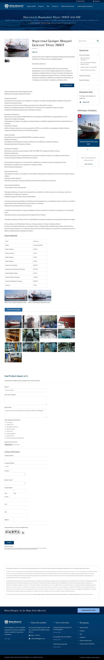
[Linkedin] (9, 639)
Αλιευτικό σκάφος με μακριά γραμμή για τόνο (64, 23)
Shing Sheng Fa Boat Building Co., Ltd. (23, 657)
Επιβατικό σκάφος (45, 594)
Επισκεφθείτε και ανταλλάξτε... (62, 637)
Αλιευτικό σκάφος (46, 23)
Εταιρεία (41, 6)
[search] (77, 1)
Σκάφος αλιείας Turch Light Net (89, 67)
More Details (88, 164)
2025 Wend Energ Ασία (60, 644)
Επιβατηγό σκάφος (84, 75)
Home (32, 23)
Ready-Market (96, 657)
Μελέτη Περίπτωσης (67, 6)
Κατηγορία (37, 23)
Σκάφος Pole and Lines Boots (88, 70)
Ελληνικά (97, 1)
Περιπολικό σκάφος (62, 594)
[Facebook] (5, 639)
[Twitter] (7, 639)
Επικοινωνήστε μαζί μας (85, 6)
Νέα (48, 6)
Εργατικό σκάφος (54, 594)
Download (85, 102)
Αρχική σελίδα (31, 6)
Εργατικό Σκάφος (84, 80)
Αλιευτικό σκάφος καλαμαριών (85, 58)
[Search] (97, 41)
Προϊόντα (55, 6)
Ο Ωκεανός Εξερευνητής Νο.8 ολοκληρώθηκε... (62, 628)
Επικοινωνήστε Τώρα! (89, 610)
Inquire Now (68, 85)
